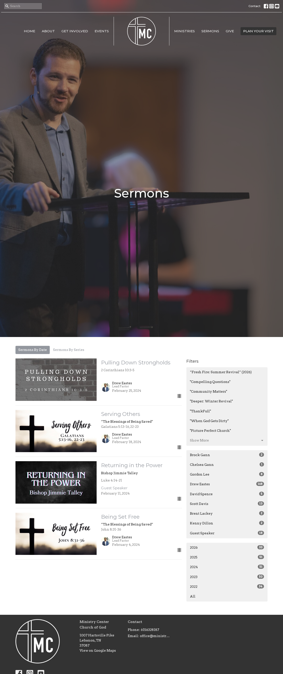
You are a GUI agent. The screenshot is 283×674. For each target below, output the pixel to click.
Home (29, 31)
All (192, 596)
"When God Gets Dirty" (209, 421)
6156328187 (150, 630)
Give (230, 31)
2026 (226, 548)
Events (102, 31)
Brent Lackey (226, 514)
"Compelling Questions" (210, 382)
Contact (254, 6)
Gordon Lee (226, 474)
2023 (226, 577)
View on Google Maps (98, 651)
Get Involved (74, 31)
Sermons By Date (32, 350)
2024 (226, 567)
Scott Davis (226, 504)
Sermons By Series (68, 350)
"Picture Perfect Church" (210, 431)
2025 (226, 557)
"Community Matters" (208, 392)
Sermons (210, 31)
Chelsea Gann (226, 465)
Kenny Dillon (226, 523)
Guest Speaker (226, 533)
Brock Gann (226, 455)
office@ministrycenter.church (156, 636)
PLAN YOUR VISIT (258, 31)
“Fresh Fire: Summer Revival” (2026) (221, 372)
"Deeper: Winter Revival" (211, 401)
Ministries (184, 31)
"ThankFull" (200, 411)
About (48, 31)
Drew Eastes (226, 484)
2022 (226, 587)
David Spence (226, 494)
